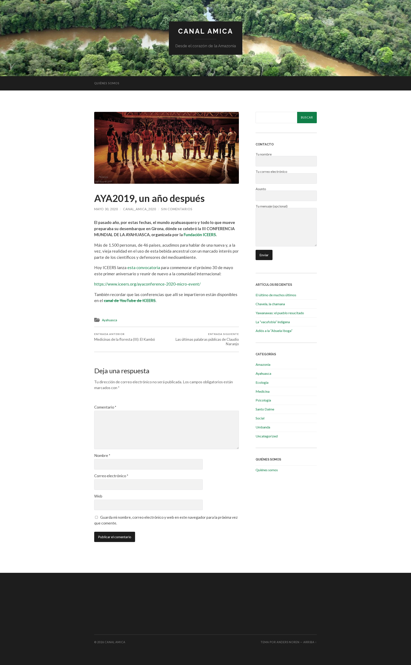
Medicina (263, 391)
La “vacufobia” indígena (273, 322)
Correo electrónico (111, 476)
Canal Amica (205, 31)
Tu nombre (264, 154)
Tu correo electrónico (271, 171)
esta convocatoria (143, 267)
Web (98, 496)
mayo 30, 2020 (106, 209)
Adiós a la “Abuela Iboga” (274, 331)
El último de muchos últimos (276, 295)
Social (260, 418)
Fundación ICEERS (200, 234)
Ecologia (262, 382)
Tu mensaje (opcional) (271, 206)
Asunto (261, 189)
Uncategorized (267, 436)
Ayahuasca (109, 320)
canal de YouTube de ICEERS (130, 300)
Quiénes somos (106, 83)
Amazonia (263, 364)
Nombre (102, 455)
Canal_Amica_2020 (139, 209)
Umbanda (263, 427)
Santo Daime (265, 409)
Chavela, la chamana (270, 304)
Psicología (263, 400)
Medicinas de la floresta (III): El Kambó (124, 337)
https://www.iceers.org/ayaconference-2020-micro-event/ (147, 283)
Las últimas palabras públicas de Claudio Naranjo (207, 339)
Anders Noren (288, 642)
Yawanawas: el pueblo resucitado (280, 313)
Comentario (105, 407)
